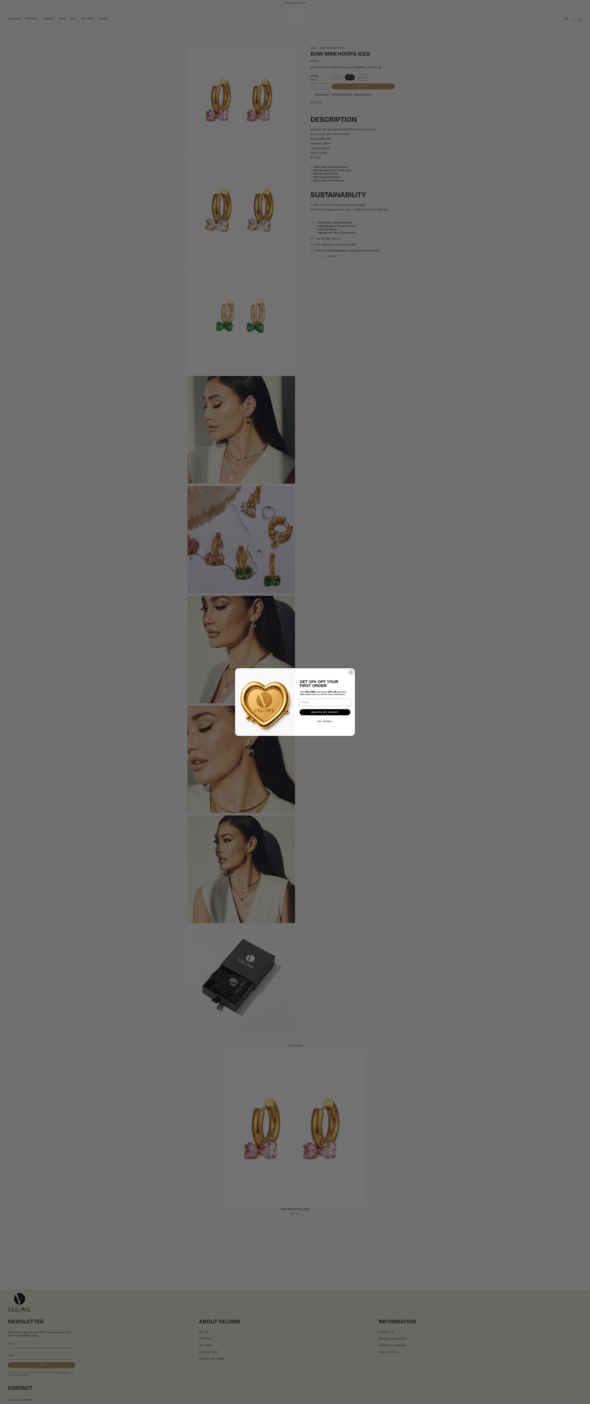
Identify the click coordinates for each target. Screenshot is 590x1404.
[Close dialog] (351, 672)
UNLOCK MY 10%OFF (325, 712)
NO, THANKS (325, 721)
